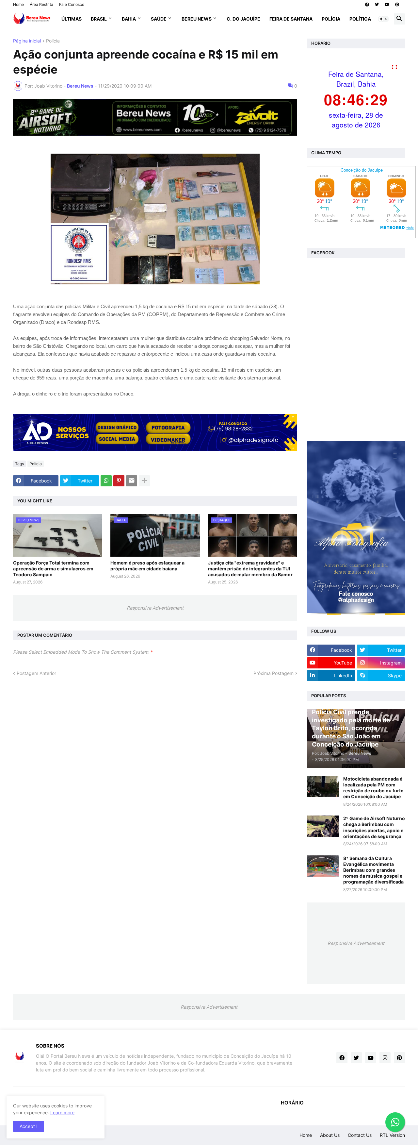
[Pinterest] (118, 480)
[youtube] (387, 4)
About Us (330, 1135)
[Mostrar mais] (144, 480)
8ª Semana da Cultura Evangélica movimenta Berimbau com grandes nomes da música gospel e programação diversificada (373, 870)
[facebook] (367, 4)
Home (18, 4)
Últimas (71, 19)
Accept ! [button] (29, 1126)
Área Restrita (41, 4)
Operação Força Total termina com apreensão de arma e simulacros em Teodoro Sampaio (53, 568)
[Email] (131, 480)
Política (360, 19)
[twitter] (377, 4)
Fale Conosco (71, 4)
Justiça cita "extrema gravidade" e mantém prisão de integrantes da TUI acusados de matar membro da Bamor (250, 568)
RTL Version (392, 1135)
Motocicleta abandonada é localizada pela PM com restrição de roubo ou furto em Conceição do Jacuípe (373, 788)
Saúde (159, 19)
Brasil (99, 19)
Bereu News (197, 19)
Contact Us (360, 1135)
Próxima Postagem (273, 673)
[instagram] (385, 1057)
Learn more (62, 1112)
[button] (383, 19)
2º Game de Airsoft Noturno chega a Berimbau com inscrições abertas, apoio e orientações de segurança (374, 827)
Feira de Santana (291, 19)
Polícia (331, 19)
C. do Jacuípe (243, 19)
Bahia (129, 19)
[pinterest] (397, 4)
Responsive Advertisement (155, 608)
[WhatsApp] (106, 480)
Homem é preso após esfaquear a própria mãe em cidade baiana (147, 565)
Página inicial (27, 41)
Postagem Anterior (36, 673)
